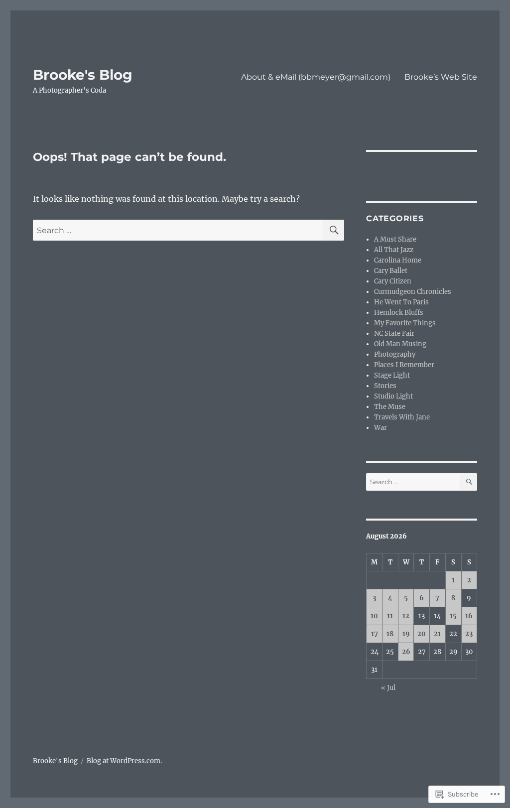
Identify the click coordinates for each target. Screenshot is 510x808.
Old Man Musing (400, 344)
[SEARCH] (333, 230)
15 (453, 616)
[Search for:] (178, 230)
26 (406, 652)
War (380, 427)
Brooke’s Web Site (440, 77)
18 (389, 634)
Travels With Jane (402, 417)
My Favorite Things (405, 323)
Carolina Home (397, 260)
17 (374, 634)
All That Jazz (393, 250)
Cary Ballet (390, 271)
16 (469, 616)
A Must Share (395, 239)
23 (469, 634)
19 (406, 634)
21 (437, 634)
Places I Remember (404, 365)
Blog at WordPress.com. (124, 761)
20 (421, 634)
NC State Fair (394, 333)
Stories (385, 386)
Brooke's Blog (82, 74)
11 (390, 616)
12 (405, 616)
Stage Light (392, 375)
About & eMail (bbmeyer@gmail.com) (315, 77)
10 (374, 616)
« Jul (388, 687)
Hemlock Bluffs (398, 312)
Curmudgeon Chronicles (412, 291)
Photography (394, 354)
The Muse (389, 407)
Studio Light (393, 396)
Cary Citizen (392, 281)
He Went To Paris (401, 302)
